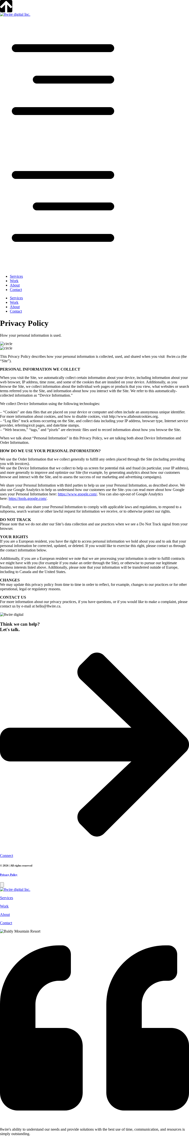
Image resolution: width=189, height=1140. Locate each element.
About (15, 285)
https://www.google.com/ (77, 494)
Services (16, 276)
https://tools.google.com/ (28, 498)
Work (14, 281)
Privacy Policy (8, 874)
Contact (16, 290)
